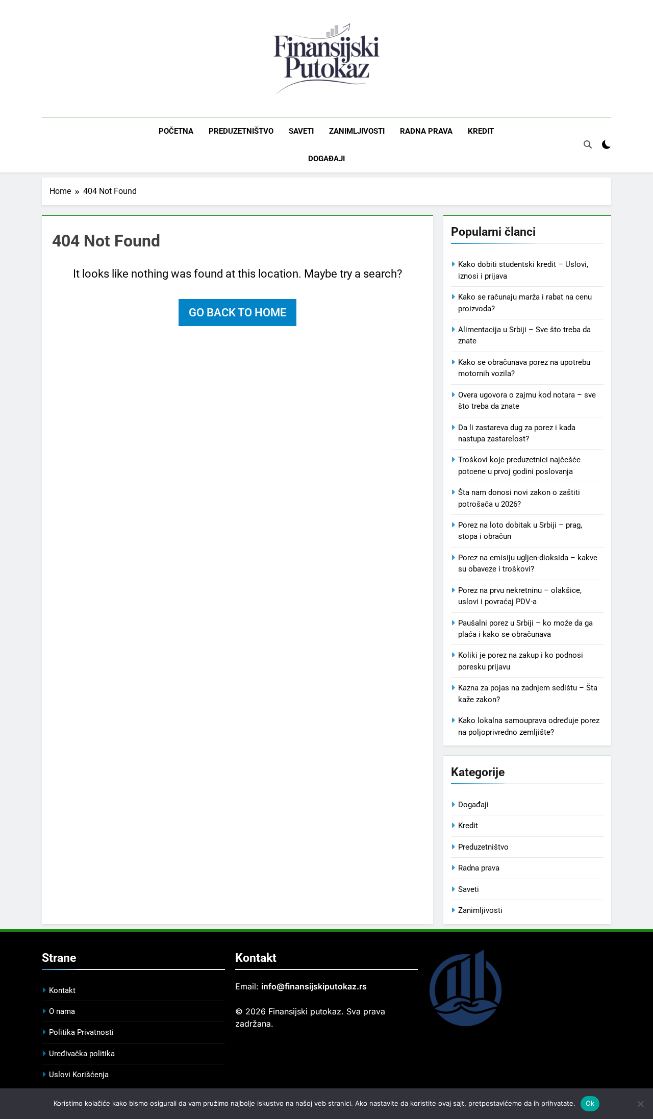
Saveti (301, 131)
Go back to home (237, 312)
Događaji (326, 158)
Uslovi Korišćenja (79, 1074)
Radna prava (426, 131)
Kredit (481, 131)
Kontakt (62, 990)
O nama (62, 1011)
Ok (590, 1103)
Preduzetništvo (241, 131)
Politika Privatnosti (81, 1032)
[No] (640, 1104)
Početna (176, 131)
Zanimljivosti (357, 131)
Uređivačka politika (82, 1053)
